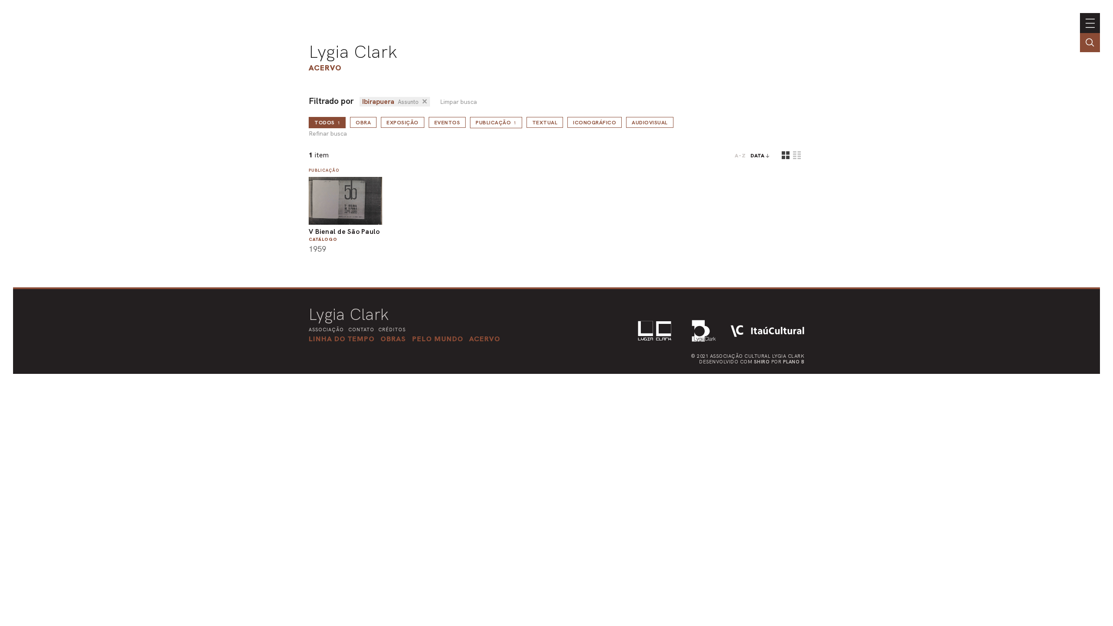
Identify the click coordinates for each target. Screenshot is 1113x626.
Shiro (762, 362)
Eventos (447, 122)
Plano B (794, 362)
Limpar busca (458, 102)
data (757, 155)
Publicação (496, 122)
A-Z (740, 155)
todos (327, 122)
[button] (437, 338)
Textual (545, 122)
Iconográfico (594, 122)
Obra (363, 122)
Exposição (403, 122)
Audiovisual (650, 122)
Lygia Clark (353, 51)
